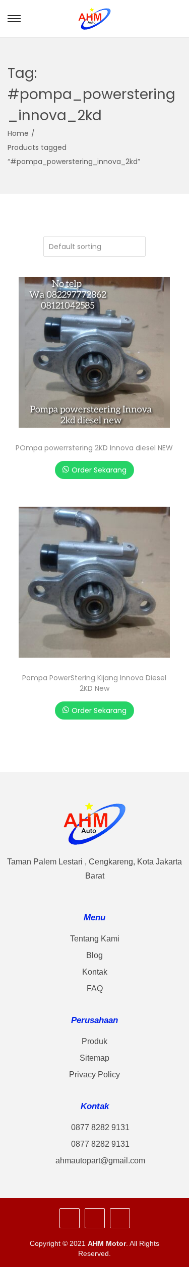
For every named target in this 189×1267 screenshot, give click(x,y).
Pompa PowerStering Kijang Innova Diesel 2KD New (94, 683)
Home (18, 133)
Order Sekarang (99, 470)
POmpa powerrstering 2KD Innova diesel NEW (94, 448)
